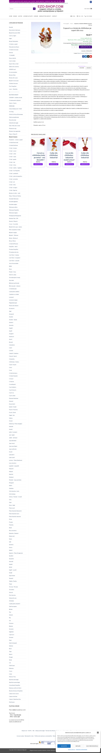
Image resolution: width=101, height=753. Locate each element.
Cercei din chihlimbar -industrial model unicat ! (69, 156)
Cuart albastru (12, 387)
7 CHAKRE (12, 55)
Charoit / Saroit (13, 356)
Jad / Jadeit (12, 435)
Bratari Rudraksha (13, 41)
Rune (10, 269)
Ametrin (11, 322)
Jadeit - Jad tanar (13, 437)
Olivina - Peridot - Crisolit (15, 496)
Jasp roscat (12, 443)
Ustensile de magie (13, 123)
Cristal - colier (12, 153)
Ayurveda (11, 280)
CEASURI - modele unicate (15, 97)
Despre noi (24, 730)
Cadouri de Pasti (13, 696)
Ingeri (10, 38)
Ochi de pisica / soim (14, 491)
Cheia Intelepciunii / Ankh (15, 108)
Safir (10, 541)
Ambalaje (11, 600)
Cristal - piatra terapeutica (15, 176)
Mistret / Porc (12, 676)
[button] (98, 732)
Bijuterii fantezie (13, 137)
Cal (10, 662)
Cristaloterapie (12, 288)
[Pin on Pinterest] (91, 56)
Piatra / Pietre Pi (13, 134)
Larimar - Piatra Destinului (15, 460)
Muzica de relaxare (13, 305)
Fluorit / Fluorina (13, 409)
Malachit (11, 468)
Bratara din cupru (13, 77)
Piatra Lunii (12, 508)
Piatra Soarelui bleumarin (15, 511)
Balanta (11, 626)
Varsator (11, 637)
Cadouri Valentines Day (15, 699)
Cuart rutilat (12, 395)
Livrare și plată (28, 16)
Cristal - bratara (13, 148)
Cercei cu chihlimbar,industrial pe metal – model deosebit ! (40, 156)
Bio (33, 730)
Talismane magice (13, 212)
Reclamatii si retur (29, 736)
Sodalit (10, 564)
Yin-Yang (11, 111)
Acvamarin (11, 308)
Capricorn (11, 634)
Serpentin (11, 558)
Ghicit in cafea (12, 274)
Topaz (10, 584)
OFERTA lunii (12, 69)
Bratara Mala (12, 75)
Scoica (10, 547)
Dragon (11, 657)
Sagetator (11, 631)
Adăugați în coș (85, 47)
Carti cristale (12, 61)
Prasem (11, 522)
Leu (10, 620)
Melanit (11, 471)
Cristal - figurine (13, 190)
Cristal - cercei (12, 151)
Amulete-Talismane (13, 198)
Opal (10, 502)
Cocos (10, 671)
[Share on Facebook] (83, 56)
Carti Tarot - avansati (14, 260)
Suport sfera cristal (13, 63)
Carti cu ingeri (12, 35)
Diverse (11, 52)
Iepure (10, 654)
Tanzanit (11, 578)
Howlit (10, 429)
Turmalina (11, 589)
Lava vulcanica (12, 463)
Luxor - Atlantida (13, 89)
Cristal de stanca (13, 373)
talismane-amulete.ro (28, 3)
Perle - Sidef (12, 505)
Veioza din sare (12, 598)
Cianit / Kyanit (12, 364)
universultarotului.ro (57, 3)
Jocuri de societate (13, 263)
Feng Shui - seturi (13, 246)
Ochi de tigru (12, 494)
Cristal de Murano (13, 243)
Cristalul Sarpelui (13, 376)
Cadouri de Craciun (14, 693)
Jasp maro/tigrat (13, 446)
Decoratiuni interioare (14, 30)
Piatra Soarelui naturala (15, 516)
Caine (10, 674)
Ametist (11, 316)
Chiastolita (11, 359)
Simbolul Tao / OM (13, 218)
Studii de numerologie (14, 682)
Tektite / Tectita (13, 581)
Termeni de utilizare (50, 730)
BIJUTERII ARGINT (13, 94)
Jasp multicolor (13, 449)
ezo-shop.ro (34, 3)
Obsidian (11, 488)
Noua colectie (12, 58)
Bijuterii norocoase (13, 80)
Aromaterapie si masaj (14, 277)
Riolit (10, 527)
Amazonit (11, 314)
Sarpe (10, 660)
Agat (10, 311)
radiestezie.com (65, 3)
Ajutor (20, 16)
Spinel (10, 567)
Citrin (10, 367)
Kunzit (10, 451)
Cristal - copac (12, 156)
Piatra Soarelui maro (14, 513)
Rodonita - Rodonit (13, 533)
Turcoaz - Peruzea (13, 586)
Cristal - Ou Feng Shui (14, 170)
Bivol (10, 648)
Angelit (11, 328)
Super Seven (12, 575)
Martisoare (12, 702)
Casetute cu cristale (14, 294)
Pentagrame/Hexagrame (15, 215)
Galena (10, 418)
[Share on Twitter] (86, 56)
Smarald (11, 561)
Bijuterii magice (13, 232)
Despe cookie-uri (71, 749)
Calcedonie (12, 345)
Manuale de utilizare (14, 47)
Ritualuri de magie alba (14, 131)
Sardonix (11, 544)
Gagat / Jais (12, 415)
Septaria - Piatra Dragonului (16, 553)
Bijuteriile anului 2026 (14, 32)
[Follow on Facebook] (91, 2)
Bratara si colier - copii (14, 193)
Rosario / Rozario (13, 221)
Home (10, 16)
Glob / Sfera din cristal (14, 125)
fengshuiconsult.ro (49, 3)
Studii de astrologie (13, 679)
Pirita (10, 519)
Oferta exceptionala (14, 117)
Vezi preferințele (92, 746)
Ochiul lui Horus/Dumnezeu (16, 114)
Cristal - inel (12, 162)
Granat (10, 421)
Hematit (11, 426)
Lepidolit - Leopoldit (14, 466)
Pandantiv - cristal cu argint (16, 139)
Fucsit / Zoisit (12, 412)
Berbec (11, 609)
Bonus (15, 16)
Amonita (11, 325)
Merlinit (11, 474)
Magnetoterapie (13, 302)
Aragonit (11, 333)
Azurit (10, 339)
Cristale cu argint (13, 44)
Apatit (10, 331)
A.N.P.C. (30, 730)
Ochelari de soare (13, 83)
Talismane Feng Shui (14, 210)
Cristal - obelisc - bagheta (15, 167)
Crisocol (11, 378)
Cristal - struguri (13, 187)
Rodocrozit (12, 536)
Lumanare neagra (13, 300)
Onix (10, 499)
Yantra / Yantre (12, 103)
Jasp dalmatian (12, 440)
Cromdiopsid (12, 384)
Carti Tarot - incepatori (14, 257)
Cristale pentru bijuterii (15, 100)
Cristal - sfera (12, 184)
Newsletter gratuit (45, 16)
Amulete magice (13, 204)
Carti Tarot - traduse (14, 255)
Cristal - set (12, 182)
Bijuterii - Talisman (13, 235)
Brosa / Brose (12, 241)
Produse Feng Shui (13, 249)
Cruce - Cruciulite (13, 224)
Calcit (10, 347)
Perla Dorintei (12, 120)
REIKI (10, 266)
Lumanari (11, 297)
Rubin (10, 539)
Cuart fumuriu (12, 390)
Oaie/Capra (12, 665)
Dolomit (11, 401)
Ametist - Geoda (13, 319)
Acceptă (64, 746)
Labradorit (11, 454)
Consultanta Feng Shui (14, 685)
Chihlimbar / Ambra (14, 362)
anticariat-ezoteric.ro (41, 3)
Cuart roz (11, 392)
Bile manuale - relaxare (14, 286)
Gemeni (11, 615)
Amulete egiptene (13, 201)
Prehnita (11, 525)
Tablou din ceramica (14, 66)
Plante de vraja (12, 128)
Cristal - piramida (13, 179)
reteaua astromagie (40, 730)
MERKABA (12, 106)
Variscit (11, 592)
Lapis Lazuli (12, 457)
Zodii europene (13, 606)
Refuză (78, 746)
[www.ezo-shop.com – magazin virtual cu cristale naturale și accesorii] (50, 8)
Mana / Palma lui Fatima (15, 196)
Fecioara (11, 623)
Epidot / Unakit (12, 406)
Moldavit (11, 477)
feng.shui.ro (12, 3)
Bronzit (11, 342)
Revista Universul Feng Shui (16, 690)
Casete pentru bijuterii (14, 603)
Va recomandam (13, 72)
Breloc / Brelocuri (13, 238)
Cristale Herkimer (13, 145)
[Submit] (34, 9)
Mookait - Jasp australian (15, 480)
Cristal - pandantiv (13, 173)
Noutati (11, 27)
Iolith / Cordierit (13, 432)
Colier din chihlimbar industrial (53, 155)
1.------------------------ (14, 92)
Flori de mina (12, 595)
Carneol (11, 350)
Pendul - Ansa (12, 272)
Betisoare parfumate (14, 283)
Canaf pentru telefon (14, 291)
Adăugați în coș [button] (38, 164)
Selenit (10, 550)
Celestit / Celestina (13, 353)
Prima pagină (66, 23)
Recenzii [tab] (89, 67)
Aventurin (11, 336)
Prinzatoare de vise (13, 252)
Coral (10, 370)
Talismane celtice (13, 207)
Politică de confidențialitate (81, 749)
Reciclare (55, 736)
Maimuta (11, 668)
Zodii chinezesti (13, 643)
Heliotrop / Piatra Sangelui (15, 423)
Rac (10, 617)
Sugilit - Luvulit (12, 570)
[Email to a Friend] (88, 56)
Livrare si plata (20, 736)
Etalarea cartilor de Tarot (15, 688)
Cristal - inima (12, 165)
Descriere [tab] (81, 67)
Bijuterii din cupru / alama (15, 227)
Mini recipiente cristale (14, 229)
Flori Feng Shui (12, 86)
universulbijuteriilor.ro (19, 3)
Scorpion (11, 629)
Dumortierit (12, 404)
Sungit (10, 572)
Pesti (10, 640)
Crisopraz (11, 381)
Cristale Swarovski (13, 142)
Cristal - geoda (12, 159)
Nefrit (10, 485)
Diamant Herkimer (13, 398)
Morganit (11, 482)
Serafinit (11, 555)
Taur (10, 612)
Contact (54, 16)
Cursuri (36, 16)
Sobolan (11, 646)
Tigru (10, 651)
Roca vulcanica (12, 530)
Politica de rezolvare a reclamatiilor (43, 736)
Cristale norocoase (13, 49)
